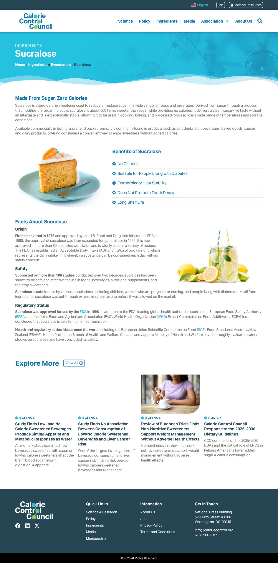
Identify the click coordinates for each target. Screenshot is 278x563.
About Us (243, 21)
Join (143, 519)
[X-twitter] (37, 525)
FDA (83, 311)
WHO (162, 316)
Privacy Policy (151, 525)
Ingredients (167, 21)
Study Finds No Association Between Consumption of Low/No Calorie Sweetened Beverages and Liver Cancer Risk (104, 434)
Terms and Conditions (157, 532)
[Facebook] (17, 525)
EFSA (20, 316)
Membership (96, 538)
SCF (201, 329)
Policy (144, 21)
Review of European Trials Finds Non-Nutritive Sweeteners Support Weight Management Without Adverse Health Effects (170, 431)
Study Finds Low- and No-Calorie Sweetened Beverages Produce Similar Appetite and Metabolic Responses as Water (43, 431)
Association (212, 21)
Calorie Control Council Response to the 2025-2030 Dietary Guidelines (229, 429)
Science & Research (101, 512)
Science (125, 21)
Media (189, 21)
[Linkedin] (27, 525)
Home (20, 64)
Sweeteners (61, 64)
